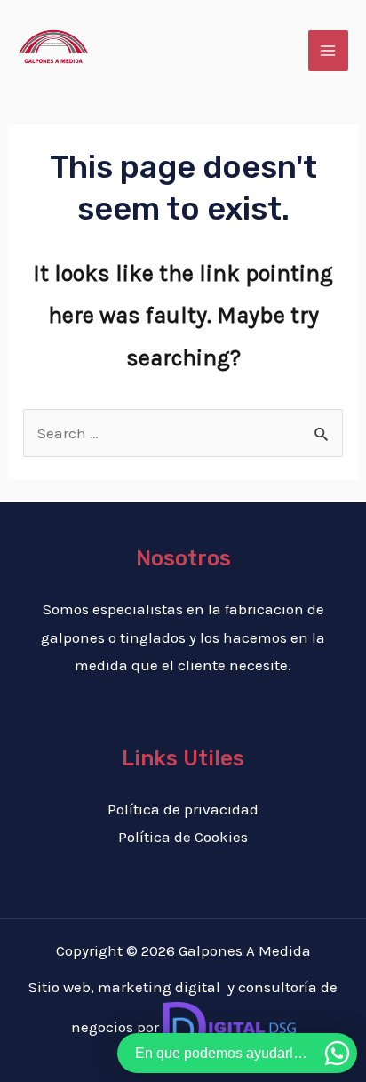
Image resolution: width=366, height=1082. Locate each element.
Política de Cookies (183, 837)
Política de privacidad (183, 809)
